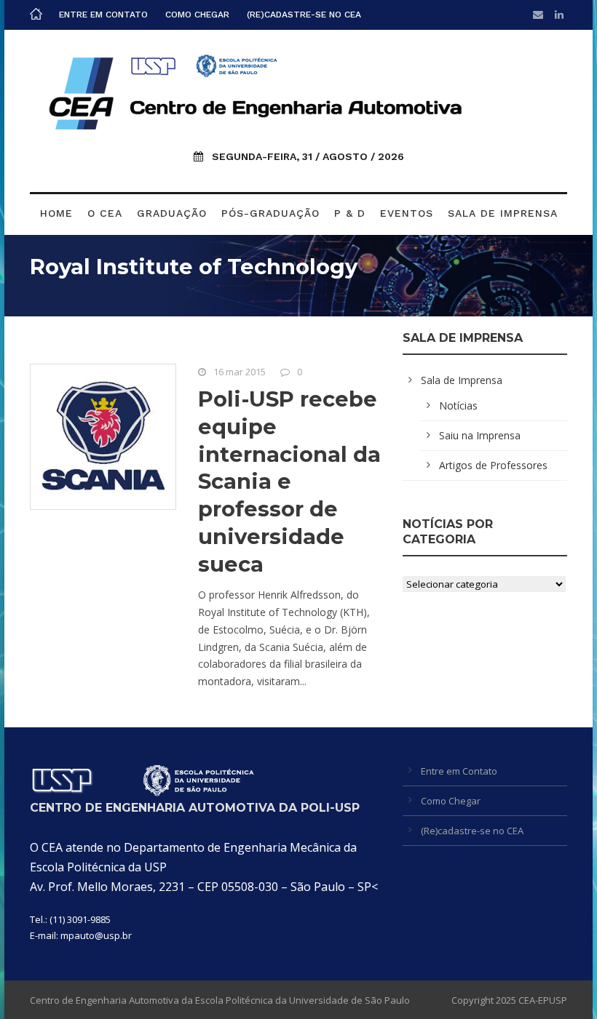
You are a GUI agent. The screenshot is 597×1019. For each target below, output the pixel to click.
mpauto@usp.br (96, 935)
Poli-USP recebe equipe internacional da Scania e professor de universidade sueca (289, 481)
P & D (349, 213)
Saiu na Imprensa (480, 435)
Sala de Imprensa (503, 213)
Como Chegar (197, 14)
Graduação (172, 213)
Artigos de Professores (493, 465)
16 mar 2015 (239, 371)
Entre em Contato (103, 14)
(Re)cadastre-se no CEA (304, 14)
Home (56, 213)
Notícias (458, 405)
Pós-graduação (270, 213)
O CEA (104, 213)
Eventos (406, 213)
